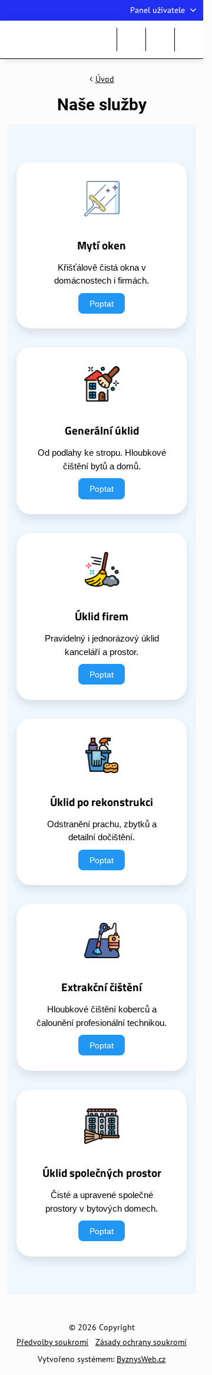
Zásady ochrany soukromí (141, 1342)
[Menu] (189, 39)
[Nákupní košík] (160, 39)
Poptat (102, 303)
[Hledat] (131, 39)
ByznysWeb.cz (141, 1359)
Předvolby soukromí (52, 1342)
